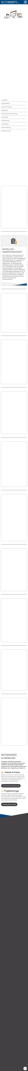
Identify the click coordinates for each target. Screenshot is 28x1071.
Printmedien (4, 117)
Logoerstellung (5, 103)
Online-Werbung (6, 127)
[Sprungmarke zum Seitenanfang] (25, 1068)
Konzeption (4, 100)
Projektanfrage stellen (9, 804)
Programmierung (6, 131)
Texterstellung (5, 120)
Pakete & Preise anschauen (10, 786)
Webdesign (4, 110)
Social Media (5, 124)
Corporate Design (6, 107)
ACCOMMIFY (9, 2)
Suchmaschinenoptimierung (9, 114)
